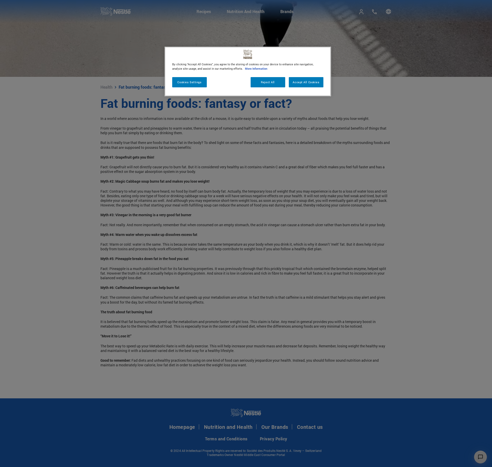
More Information (256, 68)
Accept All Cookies (306, 82)
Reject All (268, 82)
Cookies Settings (189, 82)
